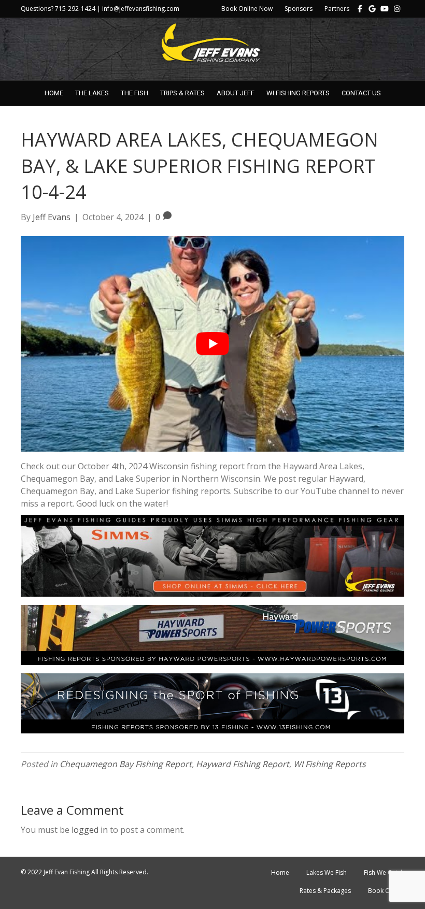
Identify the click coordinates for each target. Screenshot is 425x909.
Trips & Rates (182, 93)
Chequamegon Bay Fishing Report (126, 764)
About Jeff (235, 93)
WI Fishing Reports (298, 93)
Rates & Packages (325, 890)
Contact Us (361, 93)
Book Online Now (247, 8)
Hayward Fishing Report (242, 764)
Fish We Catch (384, 872)
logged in (90, 829)
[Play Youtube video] (212, 344)
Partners (336, 8)
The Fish (134, 93)
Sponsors (299, 8)
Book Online (386, 890)
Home (54, 93)
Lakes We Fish (326, 872)
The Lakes (92, 93)
